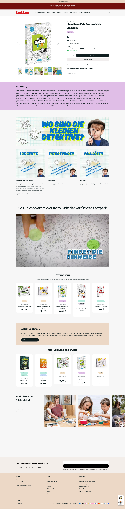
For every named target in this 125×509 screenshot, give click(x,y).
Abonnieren (86, 466)
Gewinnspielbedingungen (84, 486)
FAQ (48, 484)
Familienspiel (81, 301)
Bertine (20, 503)
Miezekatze (43, 381)
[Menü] (123, 496)
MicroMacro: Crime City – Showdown (81, 310)
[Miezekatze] (43, 363)
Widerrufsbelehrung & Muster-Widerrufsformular (89, 479)
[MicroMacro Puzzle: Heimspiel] (24, 291)
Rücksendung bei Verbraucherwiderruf (87, 481)
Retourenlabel (50, 479)
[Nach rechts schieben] (58, 43)
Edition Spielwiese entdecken (29, 340)
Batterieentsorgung (83, 484)
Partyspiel (43, 375)
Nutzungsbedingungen (84, 469)
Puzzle (24, 301)
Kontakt (49, 486)
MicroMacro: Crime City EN (101, 306)
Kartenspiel (24, 375)
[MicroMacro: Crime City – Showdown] (81, 291)
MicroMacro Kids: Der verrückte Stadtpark (62, 307)
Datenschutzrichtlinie (96, 469)
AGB (53, 503)
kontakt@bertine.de (21, 479)
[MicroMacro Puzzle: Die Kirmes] (43, 291)
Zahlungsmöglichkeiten (52, 489)
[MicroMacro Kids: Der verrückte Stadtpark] (62, 291)
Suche (48, 494)
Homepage (18, 18)
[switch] (120, 504)
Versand (82, 48)
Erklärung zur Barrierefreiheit (85, 491)
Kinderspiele (24, 18)
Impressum (58, 503)
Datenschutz (65, 503)
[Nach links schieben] (18, 43)
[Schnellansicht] (29, 286)
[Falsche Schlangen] (24, 363)
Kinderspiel (70, 32)
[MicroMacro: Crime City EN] (100, 291)
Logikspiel (82, 303)
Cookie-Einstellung (73, 503)
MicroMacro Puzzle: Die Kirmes (43, 306)
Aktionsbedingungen (83, 489)
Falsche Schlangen (24, 381)
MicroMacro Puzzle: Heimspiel (24, 306)
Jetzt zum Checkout (88, 59)
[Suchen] (102, 12)
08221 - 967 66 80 (21, 481)
